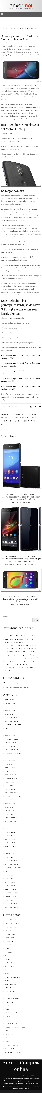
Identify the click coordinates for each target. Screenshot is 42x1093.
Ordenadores (12, 984)
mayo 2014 (10, 882)
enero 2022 (10, 703)
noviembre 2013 (13, 903)
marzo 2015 (10, 846)
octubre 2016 (11, 793)
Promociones (12, 995)
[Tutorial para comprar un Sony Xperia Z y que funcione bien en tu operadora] (21, 529)
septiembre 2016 (13, 796)
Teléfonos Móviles (15, 1027)
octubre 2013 (11, 907)
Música (8, 973)
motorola (30, 421)
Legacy (8, 963)
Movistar (33, 564)
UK (3, 424)
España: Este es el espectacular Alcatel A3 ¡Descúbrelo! (21, 600)
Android (31, 28)
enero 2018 (10, 742)
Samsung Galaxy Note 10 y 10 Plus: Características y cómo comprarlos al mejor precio (21, 648)
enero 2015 (10, 853)
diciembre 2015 (12, 814)
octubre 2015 (11, 821)
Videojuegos (11, 1045)
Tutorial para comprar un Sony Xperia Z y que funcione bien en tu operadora (21, 559)
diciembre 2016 (12, 785)
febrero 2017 (11, 778)
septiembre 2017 (13, 753)
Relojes (9, 1005)
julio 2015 (10, 832)
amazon (21, 414)
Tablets (9, 1020)
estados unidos (26, 418)
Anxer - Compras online (14, 1076)
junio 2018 (10, 732)
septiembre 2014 (13, 868)
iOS (6, 955)
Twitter (9, 1034)
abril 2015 (10, 843)
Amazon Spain (17, 604)
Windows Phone (13, 1052)
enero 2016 (10, 810)
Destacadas (11, 941)
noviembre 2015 (13, 818)
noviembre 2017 (13, 746)
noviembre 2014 (13, 860)
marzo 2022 (11, 700)
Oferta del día (13, 977)
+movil (6, 414)
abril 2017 (10, 771)
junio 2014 (10, 878)
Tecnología (11, 1023)
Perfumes (9, 991)
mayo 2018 (10, 735)
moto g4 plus (10, 421)
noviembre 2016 (13, 789)
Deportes (9, 938)
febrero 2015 (11, 850)
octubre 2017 (11, 750)
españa (6, 418)
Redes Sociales (13, 998)
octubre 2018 (11, 721)
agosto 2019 (11, 707)
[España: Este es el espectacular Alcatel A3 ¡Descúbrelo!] (21, 580)
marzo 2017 (10, 775)
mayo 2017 (10, 767)
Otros (8, 988)
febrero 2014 (11, 893)
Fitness (9, 952)
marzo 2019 (10, 714)
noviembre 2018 (13, 717)
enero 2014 (10, 896)
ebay (33, 414)
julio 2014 (10, 875)
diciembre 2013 (12, 900)
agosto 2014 (11, 871)
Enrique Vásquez (30, 494)
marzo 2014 (10, 889)
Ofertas (9, 980)
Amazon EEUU (11, 920)
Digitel (16, 564)
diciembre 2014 (12, 857)
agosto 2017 (11, 757)
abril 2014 (10, 885)
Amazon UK (17, 502)
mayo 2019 (10, 710)
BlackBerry (11, 934)
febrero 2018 (11, 739)
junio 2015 (10, 835)
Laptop (8, 959)
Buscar (5, 616)
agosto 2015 (11, 828)
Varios (8, 1041)
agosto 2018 (11, 728)
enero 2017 (10, 782)
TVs (6, 1030)
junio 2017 (10, 764)
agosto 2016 (11, 800)
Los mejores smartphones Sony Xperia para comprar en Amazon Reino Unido (21, 498)
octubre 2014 (11, 864)
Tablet (8, 1016)
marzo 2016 (10, 807)
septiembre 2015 (13, 825)
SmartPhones (12, 1013)
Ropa (7, 1009)
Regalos (9, 1002)
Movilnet (24, 564)
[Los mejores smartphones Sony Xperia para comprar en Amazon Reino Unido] (21, 466)
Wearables (10, 1048)
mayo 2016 (10, 803)
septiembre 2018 (13, 725)
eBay (7, 948)
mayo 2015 (10, 839)
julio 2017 (10, 760)
